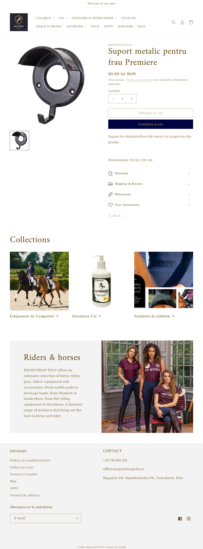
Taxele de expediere (139, 79)
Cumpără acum (150, 124)
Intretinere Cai (84, 316)
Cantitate (114, 90)
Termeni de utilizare (25, 495)
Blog (13, 481)
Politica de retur (22, 467)
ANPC (14, 488)
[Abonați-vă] (76, 518)
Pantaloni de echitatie (152, 316)
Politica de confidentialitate (30, 460)
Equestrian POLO (95, 547)
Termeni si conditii (23, 474)
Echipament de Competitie (32, 316)
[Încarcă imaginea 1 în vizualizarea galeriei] (19, 140)
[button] (44, 18)
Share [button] (117, 215)
